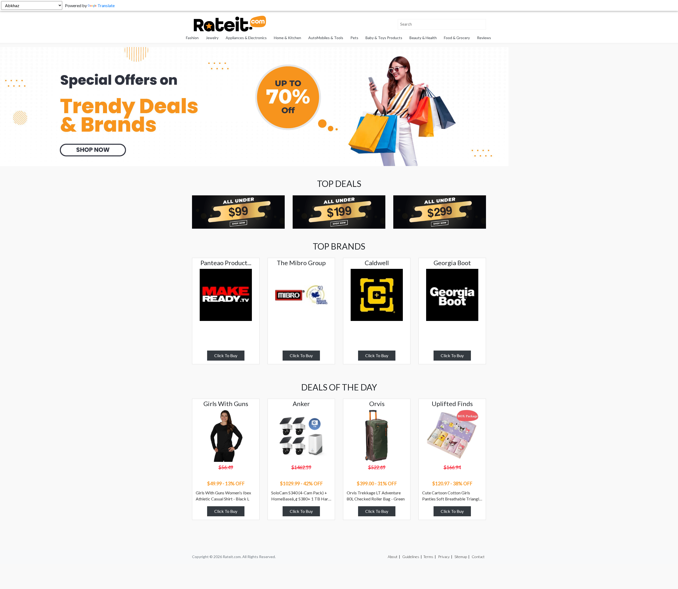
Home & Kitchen (287, 37)
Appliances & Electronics (246, 37)
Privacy (444, 556)
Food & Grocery (457, 37)
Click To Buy (225, 355)
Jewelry (212, 37)
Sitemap (460, 556)
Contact (478, 556)
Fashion (192, 37)
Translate (106, 5)
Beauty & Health (423, 37)
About (393, 556)
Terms (428, 556)
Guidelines (410, 556)
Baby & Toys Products (383, 37)
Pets (354, 37)
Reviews (484, 37)
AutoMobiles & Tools (325, 37)
